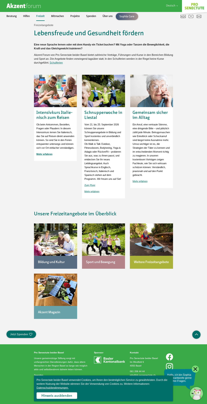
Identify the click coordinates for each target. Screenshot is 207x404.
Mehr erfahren (91, 191)
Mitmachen (57, 16)
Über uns (108, 16)
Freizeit (40, 16)
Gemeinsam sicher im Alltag (150, 115)
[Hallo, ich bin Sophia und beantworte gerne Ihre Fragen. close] (196, 393)
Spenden (91, 16)
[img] (55, 91)
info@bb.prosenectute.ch (143, 375)
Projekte (75, 16)
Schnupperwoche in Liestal (103, 115)
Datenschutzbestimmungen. (53, 387)
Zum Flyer (89, 185)
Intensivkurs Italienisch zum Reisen (54, 115)
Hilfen (26, 16)
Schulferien (56, 62)
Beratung (11, 16)
